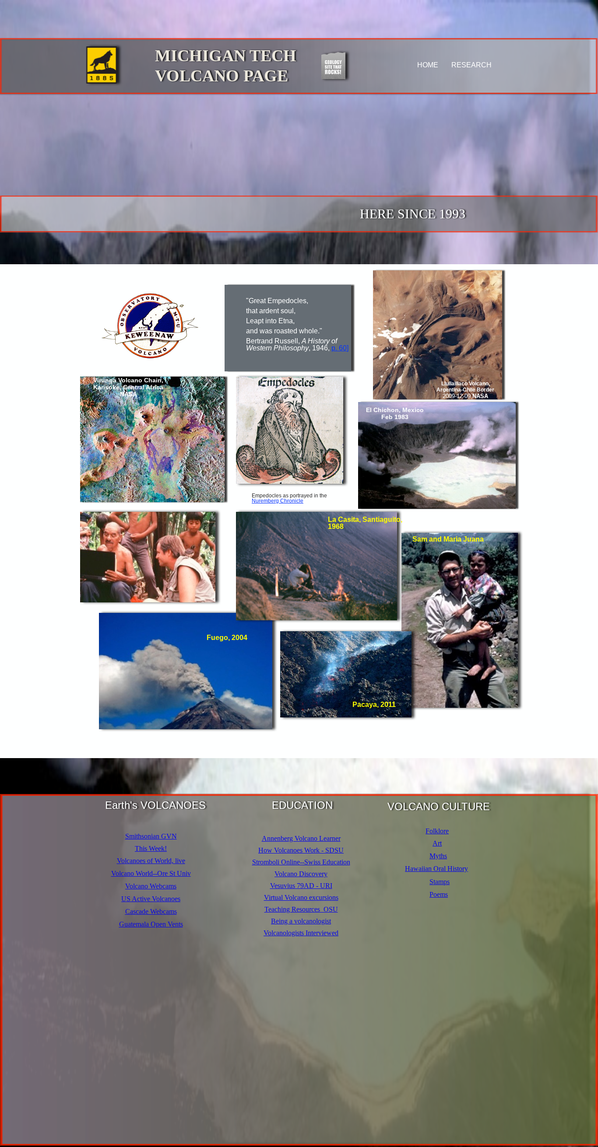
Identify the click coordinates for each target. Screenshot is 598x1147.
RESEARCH (471, 65)
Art (437, 843)
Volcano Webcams (150, 886)
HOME (427, 65)
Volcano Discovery (300, 874)
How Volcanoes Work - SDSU (301, 850)
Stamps (439, 881)
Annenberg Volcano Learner (301, 838)
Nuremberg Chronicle (277, 501)
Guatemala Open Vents (151, 924)
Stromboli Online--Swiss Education (301, 862)
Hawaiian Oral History (436, 868)
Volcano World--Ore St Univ (151, 873)
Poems (438, 894)
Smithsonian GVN (151, 836)
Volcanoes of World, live (151, 860)
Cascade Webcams (151, 911)
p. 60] (339, 348)
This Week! (151, 848)
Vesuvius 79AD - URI (301, 885)
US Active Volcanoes (150, 898)
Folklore (437, 831)
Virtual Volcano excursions (301, 897)
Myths (438, 856)
